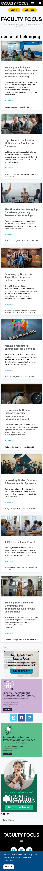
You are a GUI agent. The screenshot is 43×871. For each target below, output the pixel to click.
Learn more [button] (8, 860)
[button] (33, 3)
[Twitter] (21, 850)
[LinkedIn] (29, 717)
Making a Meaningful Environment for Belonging (20, 347)
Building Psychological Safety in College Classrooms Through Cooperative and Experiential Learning (21, 72)
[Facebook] (21, 717)
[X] (13, 717)
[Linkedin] (29, 850)
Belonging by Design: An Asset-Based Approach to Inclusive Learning (19, 277)
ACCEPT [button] (8, 867)
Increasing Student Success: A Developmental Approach (21, 482)
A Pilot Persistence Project (20, 542)
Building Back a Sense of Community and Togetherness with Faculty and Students (20, 607)
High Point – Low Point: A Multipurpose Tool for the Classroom (19, 143)
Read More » (9, 101)
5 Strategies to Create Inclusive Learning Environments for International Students (17, 414)
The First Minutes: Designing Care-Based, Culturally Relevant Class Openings (21, 212)
